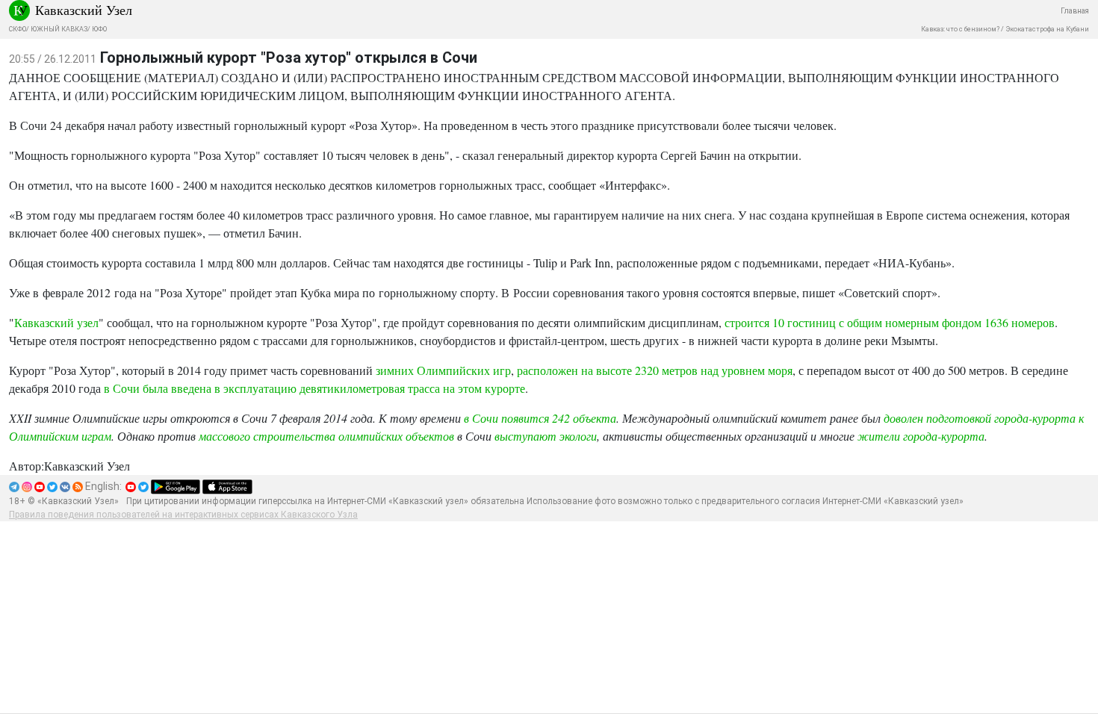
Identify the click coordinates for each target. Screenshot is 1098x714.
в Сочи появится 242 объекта (540, 418)
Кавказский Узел (83, 10)
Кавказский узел (56, 322)
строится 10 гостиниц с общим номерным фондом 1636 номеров (890, 322)
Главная (1075, 11)
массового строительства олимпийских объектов (326, 436)
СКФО (17, 29)
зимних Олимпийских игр (443, 370)
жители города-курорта (920, 436)
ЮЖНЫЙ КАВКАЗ (59, 29)
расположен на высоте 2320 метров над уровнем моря (655, 370)
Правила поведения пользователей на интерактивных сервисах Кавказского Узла (183, 514)
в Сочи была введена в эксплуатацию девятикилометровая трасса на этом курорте (314, 388)
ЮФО (99, 29)
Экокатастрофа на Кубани (1047, 29)
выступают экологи (545, 436)
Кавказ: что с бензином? (960, 29)
